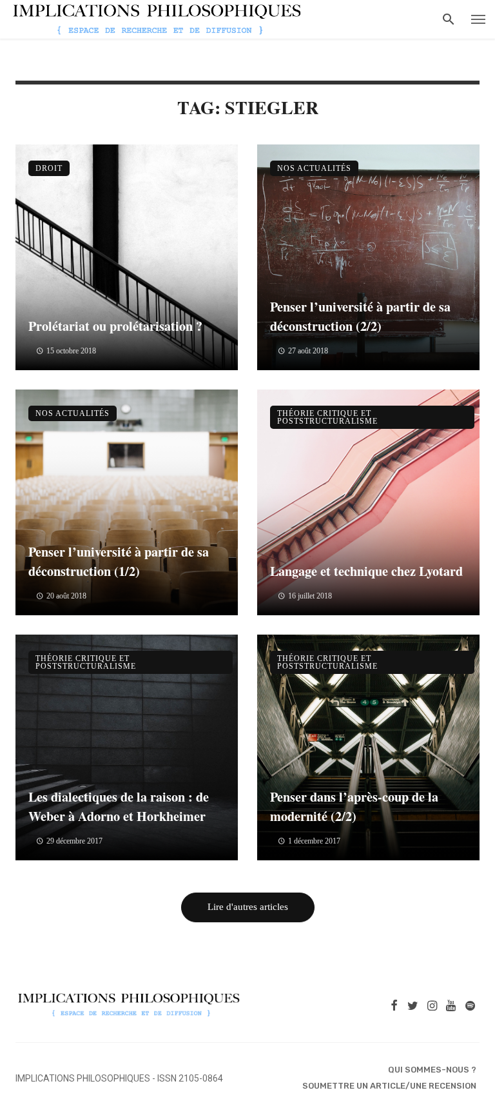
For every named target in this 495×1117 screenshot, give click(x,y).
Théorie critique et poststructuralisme (327, 417)
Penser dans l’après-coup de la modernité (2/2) (354, 806)
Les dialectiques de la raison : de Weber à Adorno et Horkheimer (118, 806)
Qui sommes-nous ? (432, 1069)
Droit (49, 168)
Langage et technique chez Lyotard (366, 570)
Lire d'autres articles (248, 907)
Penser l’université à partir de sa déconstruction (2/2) (360, 316)
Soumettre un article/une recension (389, 1086)
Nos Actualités (314, 168)
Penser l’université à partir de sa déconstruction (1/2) (118, 561)
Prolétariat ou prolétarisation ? (115, 325)
